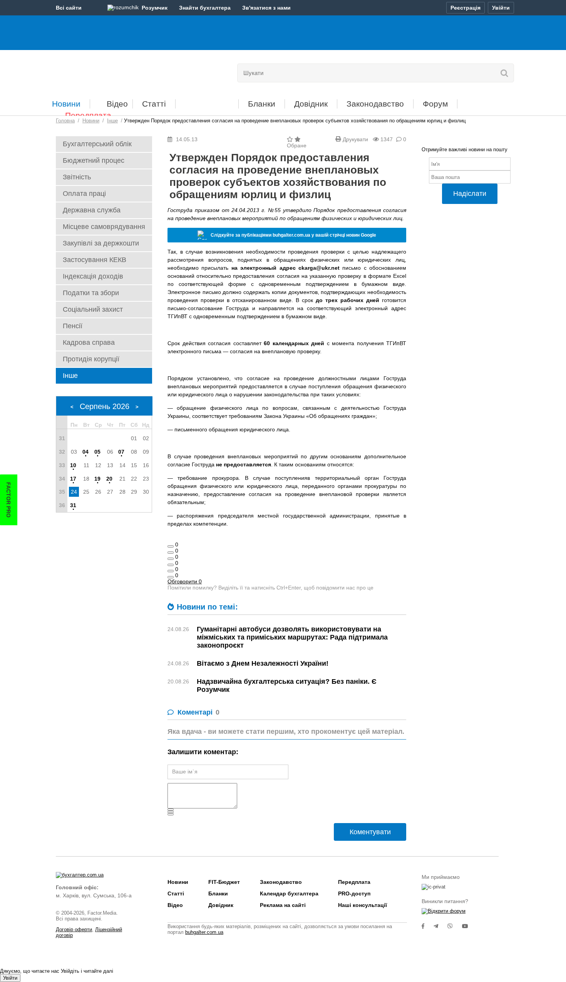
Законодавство (375, 103)
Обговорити (184, 581)
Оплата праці (84, 193)
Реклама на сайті (283, 905)
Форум (435, 103)
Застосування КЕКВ (94, 260)
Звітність (77, 177)
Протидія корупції (91, 359)
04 (85, 452)
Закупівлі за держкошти (101, 243)
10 (73, 465)
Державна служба (92, 210)
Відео (117, 103)
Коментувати (370, 832)
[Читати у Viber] (454, 926)
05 (97, 452)
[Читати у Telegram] (440, 926)
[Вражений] (170, 559)
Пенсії (72, 326)
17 (73, 479)
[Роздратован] (170, 571)
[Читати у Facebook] (428, 926)
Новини (66, 103)
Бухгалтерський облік (97, 144)
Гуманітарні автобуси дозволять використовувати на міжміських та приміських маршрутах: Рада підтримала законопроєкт (292, 637)
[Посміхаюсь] (170, 552)
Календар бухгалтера (289, 893)
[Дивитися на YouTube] (469, 926)
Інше (70, 375)
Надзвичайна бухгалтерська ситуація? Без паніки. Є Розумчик (287, 685)
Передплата (88, 115)
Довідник (311, 103)
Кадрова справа (89, 342)
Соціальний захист (93, 309)
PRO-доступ (354, 893)
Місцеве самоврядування (104, 226)
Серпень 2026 (104, 406)
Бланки (261, 103)
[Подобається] (170, 546)
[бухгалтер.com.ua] (109, 71)
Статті (154, 103)
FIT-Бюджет (207, 101)
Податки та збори (91, 293)
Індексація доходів (93, 276)
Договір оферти (74, 929)
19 (97, 479)
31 (73, 505)
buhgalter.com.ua (204, 932)
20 (109, 479)
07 (121, 452)
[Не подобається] (170, 577)
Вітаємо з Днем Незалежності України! (262, 663)
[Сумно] (170, 565)
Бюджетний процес (93, 160)
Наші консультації (362, 905)
